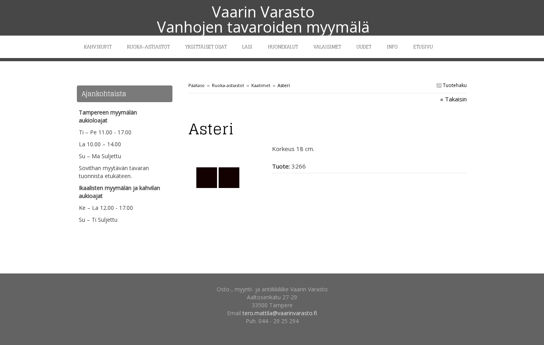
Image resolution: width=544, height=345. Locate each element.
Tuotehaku (454, 85)
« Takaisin (453, 99)
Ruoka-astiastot (228, 85)
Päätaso (196, 85)
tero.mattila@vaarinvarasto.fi (280, 313)
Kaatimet (260, 85)
